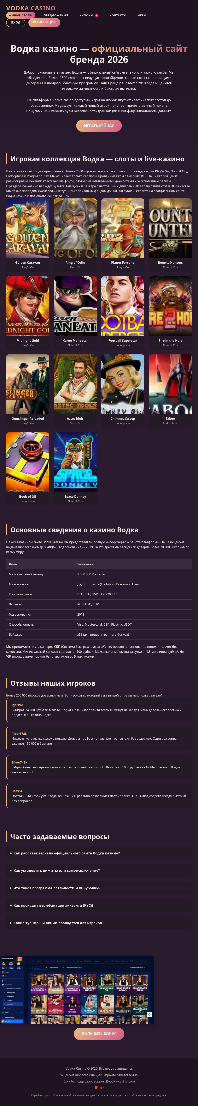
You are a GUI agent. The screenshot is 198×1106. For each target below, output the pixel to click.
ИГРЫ (141, 15)
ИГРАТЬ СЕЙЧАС (99, 125)
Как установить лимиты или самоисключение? (57, 870)
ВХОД (15, 22)
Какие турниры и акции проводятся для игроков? (58, 923)
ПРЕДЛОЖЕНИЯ (56, 15)
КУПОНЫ (88, 15)
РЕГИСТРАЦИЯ (44, 22)
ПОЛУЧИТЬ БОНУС (99, 1033)
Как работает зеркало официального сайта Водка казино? (67, 853)
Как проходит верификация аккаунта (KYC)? (53, 905)
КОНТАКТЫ (117, 15)
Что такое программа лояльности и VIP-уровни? (57, 888)
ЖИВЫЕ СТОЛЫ (21, 15)
